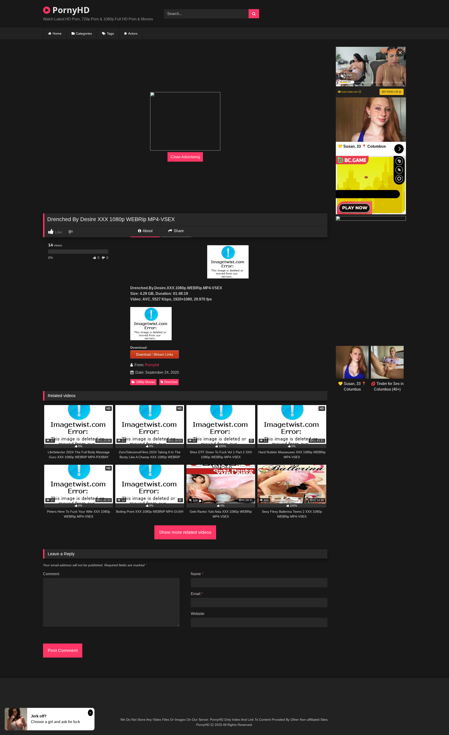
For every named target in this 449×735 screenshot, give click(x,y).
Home (57, 33)
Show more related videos (185, 532)
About (147, 231)
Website (197, 614)
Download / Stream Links (154, 354)
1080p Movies (145, 382)
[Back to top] (434, 721)
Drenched (170, 382)
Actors (133, 33)
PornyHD (70, 10)
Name (197, 574)
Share (178, 231)
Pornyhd (152, 365)
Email (197, 594)
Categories (84, 33)
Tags (110, 33)
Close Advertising (185, 157)
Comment (51, 574)
